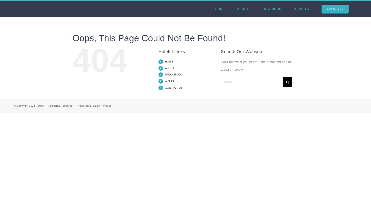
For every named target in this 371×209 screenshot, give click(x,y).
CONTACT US (173, 87)
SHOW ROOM (174, 74)
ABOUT (169, 68)
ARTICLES (171, 81)
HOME (169, 61)
